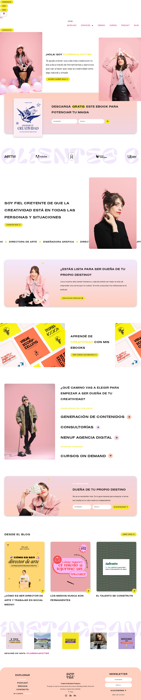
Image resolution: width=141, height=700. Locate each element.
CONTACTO (22, 689)
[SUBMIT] (107, 121)
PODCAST (125, 25)
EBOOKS (101, 25)
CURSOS (113, 25)
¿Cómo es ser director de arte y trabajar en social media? (23, 600)
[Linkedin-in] (70, 695)
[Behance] (75, 695)
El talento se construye (114, 595)
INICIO (22, 679)
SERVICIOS (85, 25)
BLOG (136, 25)
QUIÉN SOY (71, 25)
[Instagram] (66, 695)
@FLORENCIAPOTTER (37, 653)
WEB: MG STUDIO (118, 694)
